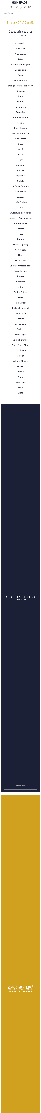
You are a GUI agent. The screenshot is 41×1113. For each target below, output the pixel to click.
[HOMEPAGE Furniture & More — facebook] (13, 7)
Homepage (20, 3)
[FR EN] (29, 7)
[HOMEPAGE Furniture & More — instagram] (11, 7)
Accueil (5, 13)
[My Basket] (25, 7)
